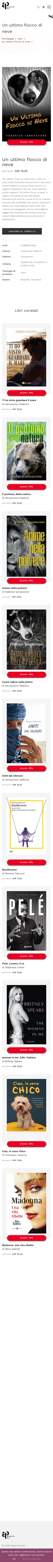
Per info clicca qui (31, 1559)
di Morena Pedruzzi (13, 871)
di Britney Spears (19, 1059)
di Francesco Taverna (14, 1153)
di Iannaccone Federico (19, 402)
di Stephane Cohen (13, 965)
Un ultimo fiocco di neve (16, 42)
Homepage (8, 39)
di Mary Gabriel (17, 1247)
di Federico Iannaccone (15, 590)
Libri (20, 39)
